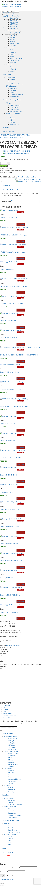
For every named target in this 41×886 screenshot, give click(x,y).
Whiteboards (14, 97)
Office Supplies (11, 77)
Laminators (13, 92)
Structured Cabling (16, 58)
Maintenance (14, 124)
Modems (13, 52)
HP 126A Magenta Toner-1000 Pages (12, 252)
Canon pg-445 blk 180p (7, 423)
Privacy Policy (7, 718)
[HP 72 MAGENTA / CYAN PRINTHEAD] (16, 151)
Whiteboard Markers (17, 84)
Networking (10, 48)
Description (7, 186)
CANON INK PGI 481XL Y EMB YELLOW (13, 286)
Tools (12, 56)
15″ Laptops (14, 24)
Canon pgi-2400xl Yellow (8, 578)
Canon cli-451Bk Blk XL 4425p (10, 338)
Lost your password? (7, 879)
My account (6, 705)
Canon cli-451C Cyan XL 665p (9, 509)
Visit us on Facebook (13, 645)
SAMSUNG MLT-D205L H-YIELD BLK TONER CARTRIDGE (19, 355)
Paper (12, 116)
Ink (11, 120)
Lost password (7, 713)
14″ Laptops (14, 22)
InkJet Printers (15, 105)
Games (12, 67)
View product (20, 224)
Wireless (13, 63)
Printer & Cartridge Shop (12, 100)
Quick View (20, 212)
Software (9, 65)
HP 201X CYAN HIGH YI (8, 492)
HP (23, 137)
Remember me (12, 876)
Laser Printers (14, 107)
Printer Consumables (13, 113)
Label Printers (14, 109)
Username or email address (10, 868)
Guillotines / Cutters (17, 94)
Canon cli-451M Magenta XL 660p (11, 561)
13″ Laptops (14, 20)
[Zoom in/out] (3, 883)
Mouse (12, 39)
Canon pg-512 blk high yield (9, 612)
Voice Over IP (14, 60)
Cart (4, 707)
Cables (12, 54)
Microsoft (13, 69)
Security (12, 71)
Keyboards (13, 35)
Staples (12, 82)
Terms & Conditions (9, 716)
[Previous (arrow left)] (1, 885)
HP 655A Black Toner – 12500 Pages (12, 458)
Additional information (11, 190)
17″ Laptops (14, 26)
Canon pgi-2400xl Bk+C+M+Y (10, 526)
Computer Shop (8, 13)
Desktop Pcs (14, 18)
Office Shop (7, 74)
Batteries (13, 80)
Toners (12, 118)
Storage (12, 41)
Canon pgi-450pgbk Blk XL (8, 475)
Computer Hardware (12, 31)
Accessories (14, 29)
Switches (13, 50)
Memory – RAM (15, 43)
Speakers (13, 46)
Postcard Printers (16, 111)
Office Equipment (11, 86)
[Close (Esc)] (1, 883)
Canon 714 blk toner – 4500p (9, 372)
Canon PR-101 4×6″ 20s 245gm (10, 595)
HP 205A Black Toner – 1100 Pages (11, 389)
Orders (5, 711)
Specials (6, 127)
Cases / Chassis (15, 33)
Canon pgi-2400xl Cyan (7, 441)
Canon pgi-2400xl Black (7, 269)
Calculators (13, 90)
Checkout (6, 709)
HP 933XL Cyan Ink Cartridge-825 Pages (13, 235)
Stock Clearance (9, 132)
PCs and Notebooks (12, 16)
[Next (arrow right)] (3, 885)
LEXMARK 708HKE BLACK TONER (11, 303)
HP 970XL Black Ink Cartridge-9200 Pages (14, 406)
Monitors (13, 37)
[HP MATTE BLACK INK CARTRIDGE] (16, 153)
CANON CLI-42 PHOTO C (8, 218)
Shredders (13, 88)
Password (4, 872)
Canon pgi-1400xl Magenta (9, 543)
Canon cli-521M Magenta (8, 320)
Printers (8, 103)
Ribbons (12, 122)
